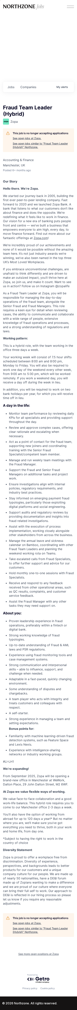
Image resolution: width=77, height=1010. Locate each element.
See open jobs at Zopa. (27, 138)
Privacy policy (29, 988)
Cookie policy (47, 988)
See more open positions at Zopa (38, 953)
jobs (10, 87)
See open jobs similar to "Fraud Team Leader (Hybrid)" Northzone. (40, 145)
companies (28, 87)
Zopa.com (41, 238)
